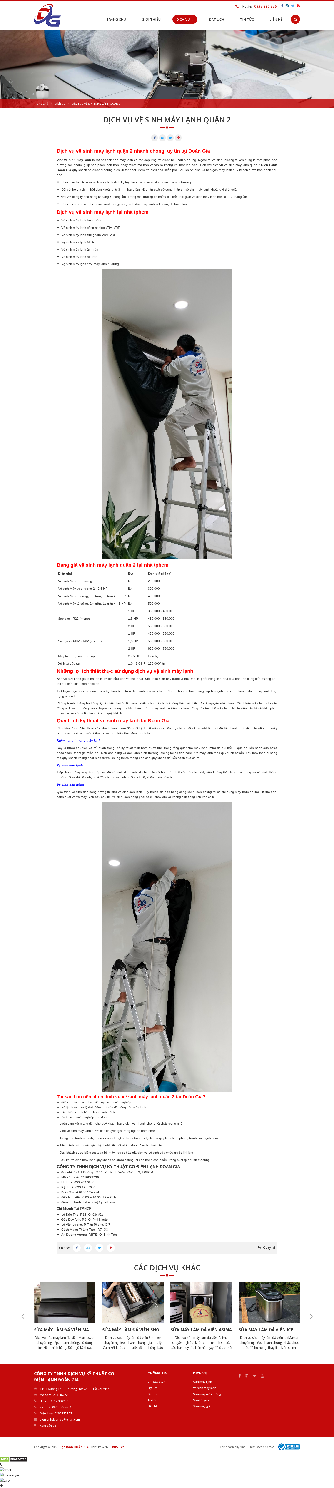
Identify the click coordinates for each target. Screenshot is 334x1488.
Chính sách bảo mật (261, 1447)
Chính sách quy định (232, 1447)
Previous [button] (22, 1316)
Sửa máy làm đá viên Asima (201, 1329)
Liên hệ (275, 19)
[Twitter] (170, 137)
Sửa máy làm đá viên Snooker (133, 1329)
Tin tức (152, 1400)
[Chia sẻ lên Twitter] (99, 1248)
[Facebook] (154, 137)
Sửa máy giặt (202, 1406)
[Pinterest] (178, 137)
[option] (167, 69)
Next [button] (311, 1316)
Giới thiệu (151, 19)
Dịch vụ (60, 104)
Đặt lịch (216, 19)
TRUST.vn (117, 1447)
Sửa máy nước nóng (207, 1394)
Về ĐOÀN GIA (156, 1382)
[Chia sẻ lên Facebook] (77, 1248)
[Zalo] (162, 137)
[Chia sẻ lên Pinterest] (111, 1248)
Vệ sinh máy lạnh (204, 1388)
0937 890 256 (265, 6)
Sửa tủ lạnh (201, 1400)
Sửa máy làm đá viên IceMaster (269, 1329)
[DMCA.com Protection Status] (13, 1459)
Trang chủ (116, 19)
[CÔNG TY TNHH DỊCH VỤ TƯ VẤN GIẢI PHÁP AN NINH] (47, 14)
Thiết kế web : (100, 1447)
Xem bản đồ (48, 1425)
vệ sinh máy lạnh (77, 160)
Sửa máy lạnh (202, 1382)
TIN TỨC (247, 19)
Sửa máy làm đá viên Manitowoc (64, 1329)
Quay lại (269, 1247)
